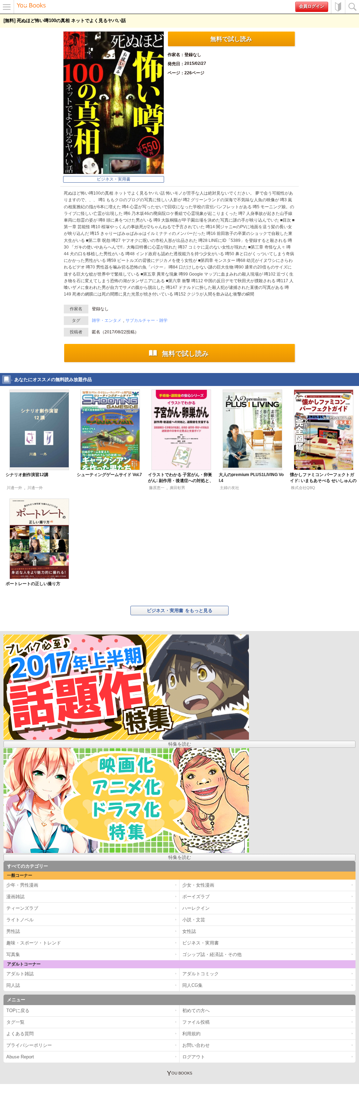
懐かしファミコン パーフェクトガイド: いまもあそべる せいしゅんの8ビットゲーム (323, 480)
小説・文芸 (193, 919)
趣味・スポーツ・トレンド (33, 943)
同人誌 (13, 985)
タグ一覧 (15, 1022)
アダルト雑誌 (20, 973)
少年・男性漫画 (22, 885)
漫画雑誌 (15, 896)
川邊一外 (14, 488)
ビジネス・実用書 (113, 179)
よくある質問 (20, 1033)
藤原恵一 (156, 488)
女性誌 (189, 931)
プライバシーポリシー (29, 1045)
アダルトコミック (200, 973)
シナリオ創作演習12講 (27, 474)
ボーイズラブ (196, 896)
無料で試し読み (231, 38)
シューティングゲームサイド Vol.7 (109, 474)
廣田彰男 (177, 488)
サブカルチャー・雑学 (147, 320)
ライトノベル (20, 919)
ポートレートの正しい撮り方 (33, 583)
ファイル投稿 (196, 1022)
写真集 (13, 954)
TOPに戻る (17, 1010)
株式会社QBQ (303, 488)
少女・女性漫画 (198, 885)
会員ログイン (311, 6)
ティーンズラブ (22, 908)
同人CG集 (192, 985)
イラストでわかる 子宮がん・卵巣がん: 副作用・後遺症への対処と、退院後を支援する (181, 480)
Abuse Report (20, 1056)
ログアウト (193, 1056)
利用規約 (191, 1033)
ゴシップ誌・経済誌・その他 (212, 954)
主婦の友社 (229, 488)
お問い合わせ (196, 1045)
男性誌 (13, 931)
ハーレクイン (196, 908)
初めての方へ (338, 7)
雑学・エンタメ (106, 320)
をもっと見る (179, 610)
